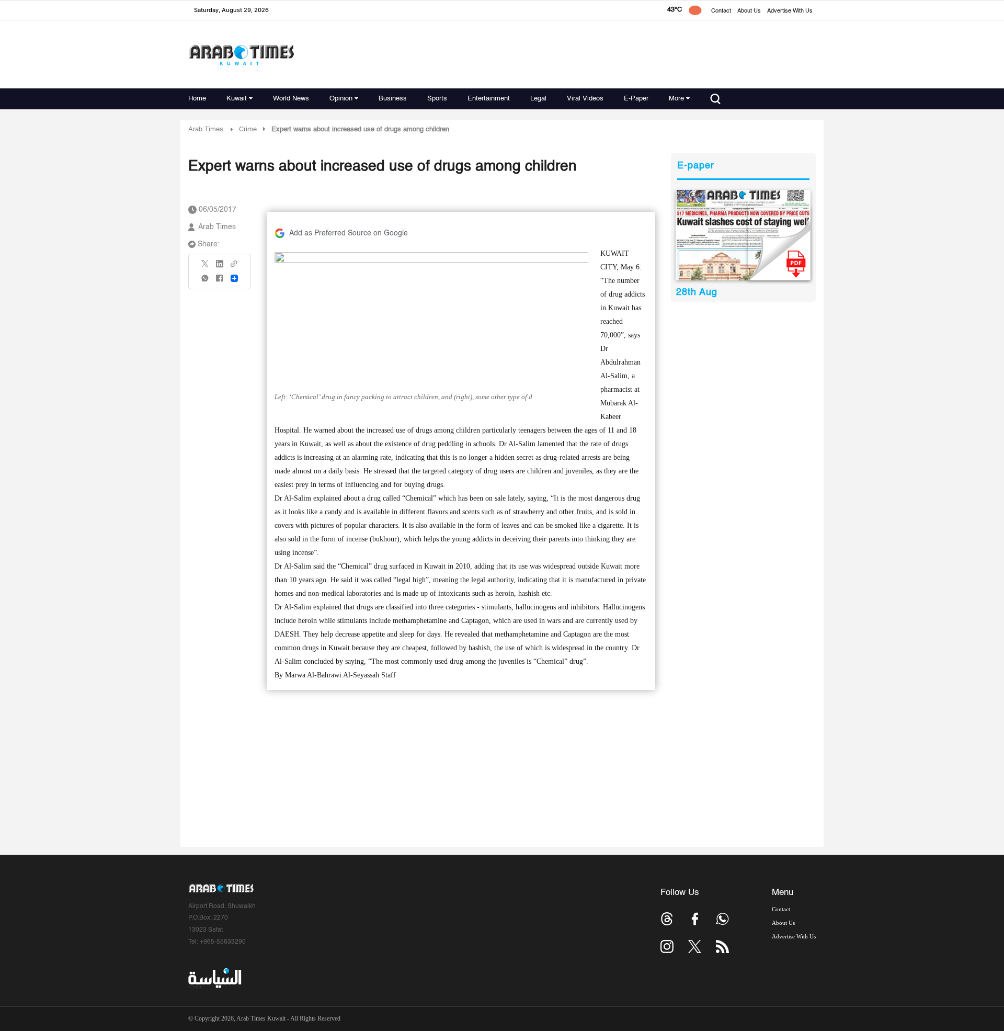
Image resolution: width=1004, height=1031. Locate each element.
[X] (205, 267)
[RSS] (722, 946)
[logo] (241, 55)
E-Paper (636, 98)
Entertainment (488, 98)
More (676, 98)
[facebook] (219, 282)
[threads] (667, 918)
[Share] (234, 278)
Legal (538, 98)
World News (291, 98)
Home (197, 98)
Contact (721, 11)
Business (393, 98)
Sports (437, 98)
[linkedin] (219, 267)
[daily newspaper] (743, 235)
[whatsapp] (205, 282)
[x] (694, 946)
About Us (749, 11)
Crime (248, 129)
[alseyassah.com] (214, 978)
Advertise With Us (790, 11)
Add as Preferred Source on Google (348, 233)
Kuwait (236, 98)
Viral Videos (585, 98)
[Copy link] (234, 267)
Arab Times (205, 129)
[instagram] (667, 946)
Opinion (340, 98)
